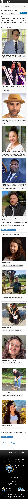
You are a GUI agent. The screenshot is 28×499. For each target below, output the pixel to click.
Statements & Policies (8, 461)
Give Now (23, 12)
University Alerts (18, 461)
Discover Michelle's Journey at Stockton (12, 428)
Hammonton (17, 469)
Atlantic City (17, 467)
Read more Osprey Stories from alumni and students (15, 442)
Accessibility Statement (14, 484)
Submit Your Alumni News (9, 229)
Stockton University (7, 1)
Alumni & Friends (6, 6)
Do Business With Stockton (20, 459)
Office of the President (19, 452)
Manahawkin (17, 472)
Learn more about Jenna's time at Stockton (13, 297)
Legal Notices (18, 454)
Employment (10, 457)
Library (11, 454)
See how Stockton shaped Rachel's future (13, 265)
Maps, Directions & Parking (14, 483)
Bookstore (11, 452)
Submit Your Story (7, 436)
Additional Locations (19, 465)
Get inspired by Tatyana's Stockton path (12, 330)
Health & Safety (10, 459)
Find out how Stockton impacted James (12, 395)
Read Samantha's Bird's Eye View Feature (12, 363)
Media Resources (18, 457)
